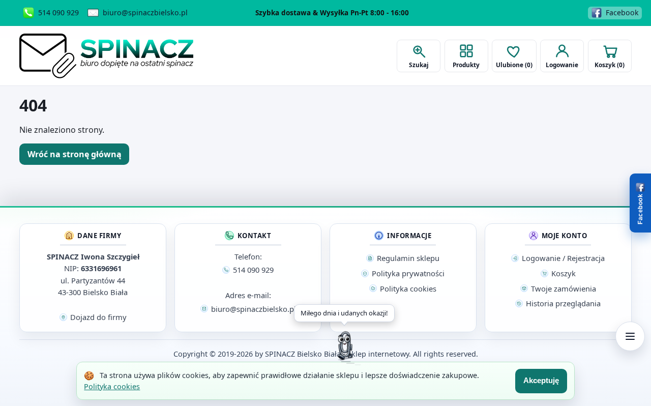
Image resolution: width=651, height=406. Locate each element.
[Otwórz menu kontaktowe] (630, 336)
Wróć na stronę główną (74, 154)
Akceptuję (541, 380)
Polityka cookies (112, 386)
